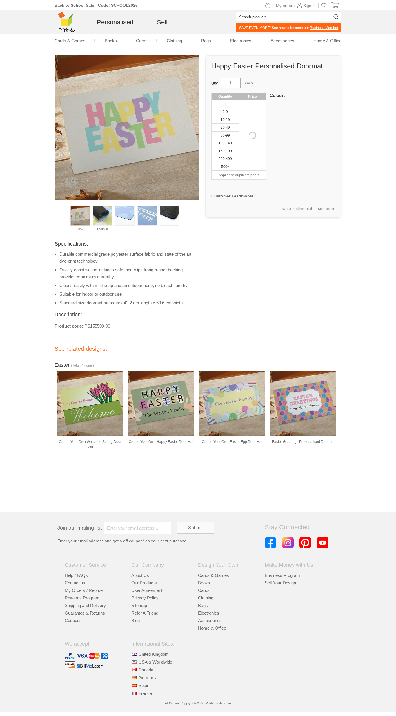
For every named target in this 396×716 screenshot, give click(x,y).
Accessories (210, 620)
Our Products (144, 582)
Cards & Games (213, 575)
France (145, 693)
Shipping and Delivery (85, 605)
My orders (285, 5)
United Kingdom (154, 654)
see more (326, 208)
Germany (148, 677)
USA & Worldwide (155, 661)
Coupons (73, 620)
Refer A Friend (144, 612)
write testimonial (297, 208)
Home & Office (212, 628)
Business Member (324, 28)
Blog (135, 620)
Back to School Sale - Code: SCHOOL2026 (96, 5)
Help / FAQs (76, 575)
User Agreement (146, 590)
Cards (204, 590)
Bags (203, 605)
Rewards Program (82, 597)
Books (204, 582)
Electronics (208, 612)
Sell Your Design (280, 582)
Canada (146, 669)
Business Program (282, 575)
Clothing (205, 597)
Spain (144, 685)
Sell (162, 22)
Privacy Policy (145, 597)
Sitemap (139, 605)
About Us (140, 575)
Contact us (75, 582)
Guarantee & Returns (85, 612)
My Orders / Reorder (84, 590)
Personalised (115, 22)
